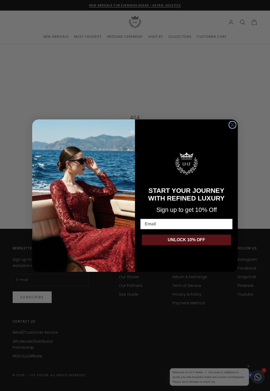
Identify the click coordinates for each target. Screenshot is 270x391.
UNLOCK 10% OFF (186, 240)
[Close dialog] (232, 125)
